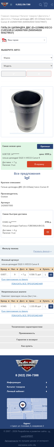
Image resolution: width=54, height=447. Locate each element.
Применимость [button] (27, 333)
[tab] (27, 327)
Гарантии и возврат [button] (27, 339)
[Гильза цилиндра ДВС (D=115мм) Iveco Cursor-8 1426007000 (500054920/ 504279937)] (27, 111)
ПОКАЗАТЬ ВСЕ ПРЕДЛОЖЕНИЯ (27, 284)
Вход (52, 5)
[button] (40, 5)
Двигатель (43, 16)
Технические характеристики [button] (27, 327)
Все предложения (27, 173)
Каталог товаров (29, 16)
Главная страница (10, 16)
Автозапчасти (11, 441)
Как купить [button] (27, 346)
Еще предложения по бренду (15, 279)
